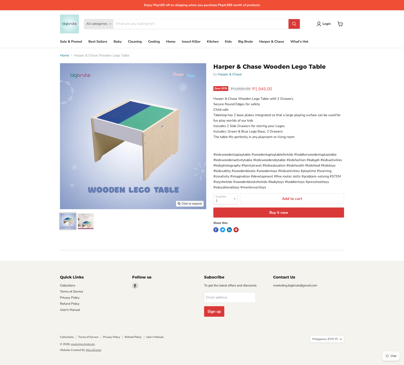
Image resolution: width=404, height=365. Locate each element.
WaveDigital (93, 350)
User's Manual (70, 310)
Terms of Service (71, 291)
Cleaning (135, 41)
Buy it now (278, 212)
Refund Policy (70, 304)
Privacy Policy (70, 297)
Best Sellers (97, 41)
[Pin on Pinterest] (236, 229)
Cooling (154, 41)
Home (170, 41)
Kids (228, 41)
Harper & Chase (271, 41)
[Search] (294, 24)
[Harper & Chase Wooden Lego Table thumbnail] (68, 221)
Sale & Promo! (71, 41)
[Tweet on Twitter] (222, 229)
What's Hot (299, 41)
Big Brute (245, 41)
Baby (118, 41)
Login (327, 24)
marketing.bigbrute (83, 344)
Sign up (214, 311)
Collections (67, 285)
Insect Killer (191, 41)
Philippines (325, 339)
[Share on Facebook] (215, 229)
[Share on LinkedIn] (229, 229)
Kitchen (213, 41)
